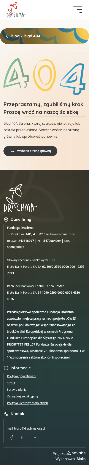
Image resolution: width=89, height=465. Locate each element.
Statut (11, 383)
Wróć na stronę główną (34, 151)
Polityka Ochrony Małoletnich (27, 403)
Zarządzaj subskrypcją (22, 396)
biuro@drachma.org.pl (29, 428)
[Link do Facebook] (11, 437)
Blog (15, 36)
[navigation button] (78, 10)
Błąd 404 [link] (32, 36)
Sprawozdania (17, 389)
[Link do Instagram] (23, 437)
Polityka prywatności (21, 376)
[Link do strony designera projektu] (76, 453)
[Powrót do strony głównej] (7, 36)
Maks (81, 458)
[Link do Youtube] (35, 437)
